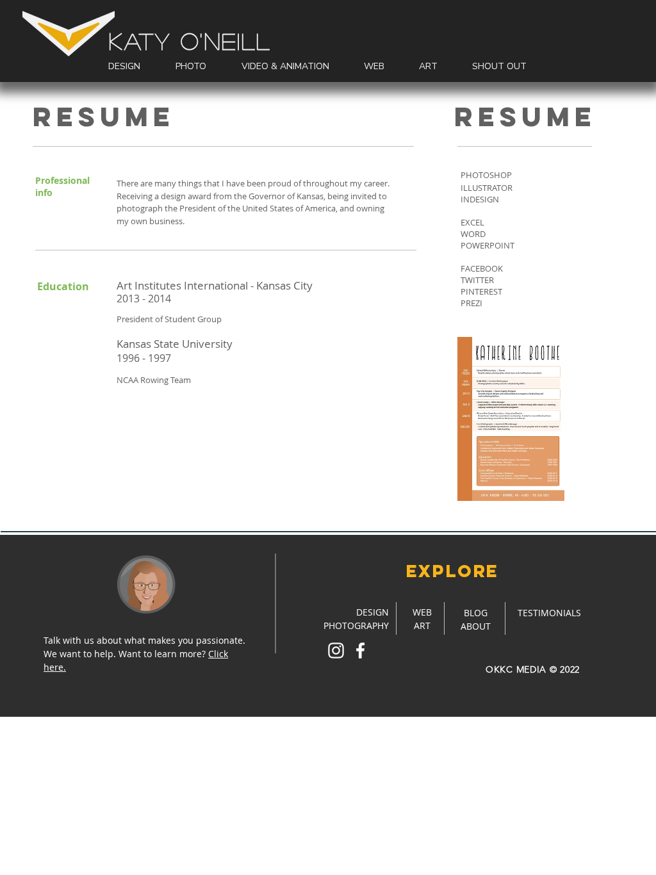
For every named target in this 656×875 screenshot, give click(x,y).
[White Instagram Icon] (336, 650)
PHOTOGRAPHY (356, 625)
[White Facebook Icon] (360, 650)
